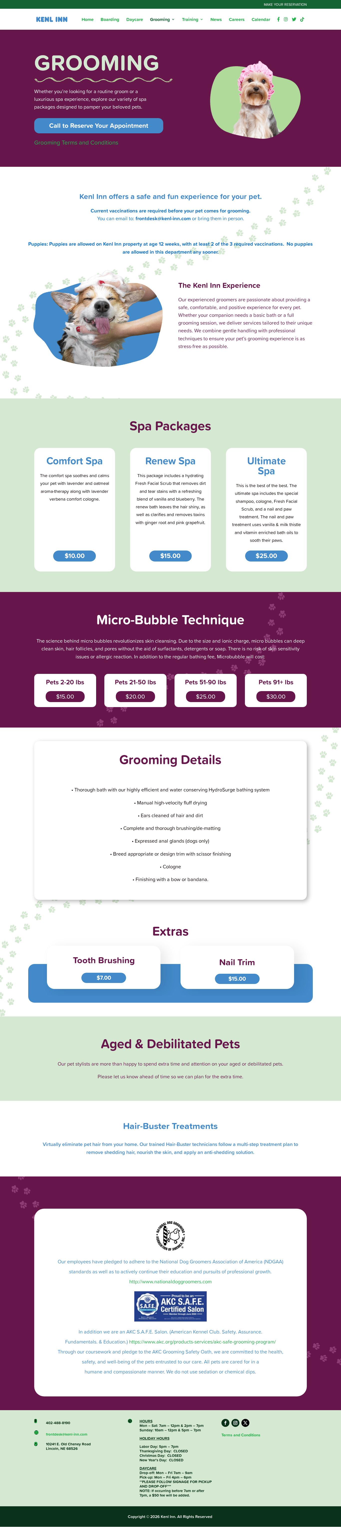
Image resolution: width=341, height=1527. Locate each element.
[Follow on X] (245, 1423)
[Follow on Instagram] (235, 1423)
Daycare (134, 19)
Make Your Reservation (285, 5)
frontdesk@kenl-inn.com (66, 1434)
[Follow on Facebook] (225, 1423)
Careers (237, 19)
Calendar (261, 19)
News (216, 19)
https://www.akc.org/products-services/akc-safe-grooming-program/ (202, 1341)
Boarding (110, 19)
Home (88, 19)
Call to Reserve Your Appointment (98, 125)
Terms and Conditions (240, 1435)
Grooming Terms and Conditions (76, 142)
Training (190, 19)
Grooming (160, 19)
